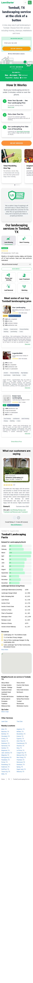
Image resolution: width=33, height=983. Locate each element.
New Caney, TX (21, 757)
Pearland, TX (20, 760)
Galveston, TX (5, 745)
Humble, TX (4, 748)
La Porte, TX (20, 750)
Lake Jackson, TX (6, 753)
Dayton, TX (4, 741)
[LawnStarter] (7, 2)
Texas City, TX (5, 771)
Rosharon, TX (21, 764)
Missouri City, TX (22, 755)
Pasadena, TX (5, 760)
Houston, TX (20, 745)
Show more (27, 344)
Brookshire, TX (21, 734)
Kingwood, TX (5, 750)
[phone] (30, 2)
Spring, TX (20, 767)
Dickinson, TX (5, 743)
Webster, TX (20, 771)
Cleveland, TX (5, 736)
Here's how (11, 107)
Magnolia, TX (5, 755)
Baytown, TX (5, 731)
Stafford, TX (5, 769)
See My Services (16, 143)
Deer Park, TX (21, 741)
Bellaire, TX (20, 731)
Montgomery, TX (6, 757)
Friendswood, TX (22, 743)
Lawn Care (4, 721)
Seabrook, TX (5, 767)
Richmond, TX (21, 762)
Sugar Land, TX (21, 769)
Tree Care (20, 721)
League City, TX (21, 753)
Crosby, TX (4, 738)
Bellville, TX (4, 734)
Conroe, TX (20, 736)
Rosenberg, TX (5, 764)
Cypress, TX (20, 738)
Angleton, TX (20, 729)
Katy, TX (19, 748)
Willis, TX (4, 774)
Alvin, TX (4, 729)
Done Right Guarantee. (23, 131)
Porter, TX (4, 762)
